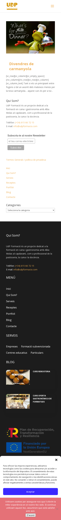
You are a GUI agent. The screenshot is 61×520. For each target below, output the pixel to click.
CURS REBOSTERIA (41, 371)
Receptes (10, 182)
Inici (8, 168)
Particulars (37, 352)
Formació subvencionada (35, 346)
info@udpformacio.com (25, 126)
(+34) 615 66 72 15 (24, 122)
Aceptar (30, 491)
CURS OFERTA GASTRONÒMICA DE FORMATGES (42, 398)
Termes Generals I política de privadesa (26, 159)
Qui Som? (11, 173)
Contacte (10, 197)
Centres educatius (16, 352)
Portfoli (10, 187)
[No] (57, 508)
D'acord (30, 515)
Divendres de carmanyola (21, 66)
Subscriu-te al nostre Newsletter (26, 135)
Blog (8, 192)
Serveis (9, 177)
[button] (56, 459)
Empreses (12, 346)
